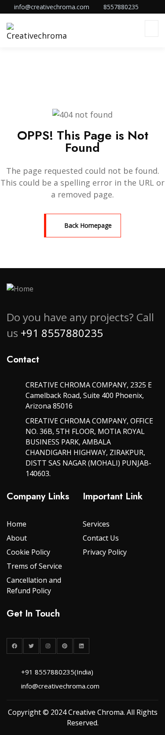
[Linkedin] (81, 646)
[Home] (20, 288)
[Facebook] (14, 646)
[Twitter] (31, 646)
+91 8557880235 (62, 333)
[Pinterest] (65, 646)
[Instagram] (48, 646)
